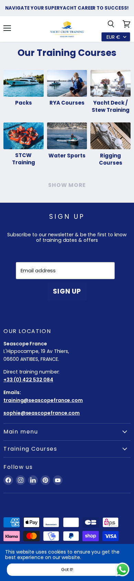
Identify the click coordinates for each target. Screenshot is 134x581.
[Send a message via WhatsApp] (122, 569)
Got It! (67, 569)
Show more (67, 185)
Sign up (67, 291)
